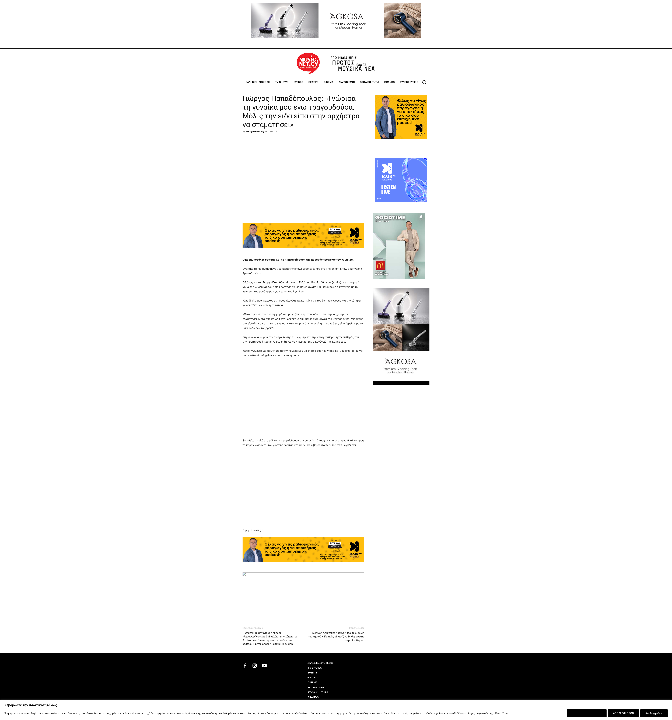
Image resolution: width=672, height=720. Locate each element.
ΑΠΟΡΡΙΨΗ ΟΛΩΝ (623, 713)
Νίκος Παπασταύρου (256, 131)
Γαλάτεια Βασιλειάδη (312, 282)
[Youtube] (264, 666)
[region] (336, 710)
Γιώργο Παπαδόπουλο (276, 282)
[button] (424, 82)
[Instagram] (255, 666)
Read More (501, 713)
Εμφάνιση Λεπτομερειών (586, 713)
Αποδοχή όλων (654, 713)
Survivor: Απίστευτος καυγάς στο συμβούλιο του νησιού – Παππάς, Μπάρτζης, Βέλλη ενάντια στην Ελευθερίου (336, 636)
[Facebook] (245, 666)
